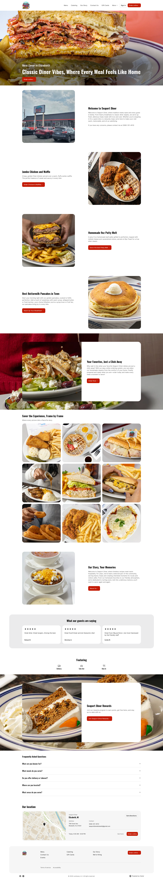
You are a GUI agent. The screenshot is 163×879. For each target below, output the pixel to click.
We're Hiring (97, 855)
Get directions (131, 816)
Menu (66, 5)
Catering (74, 5)
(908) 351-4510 (94, 824)
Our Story (83, 5)
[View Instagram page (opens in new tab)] (23, 876)
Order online (132, 834)
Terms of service (45, 867)
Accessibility (57, 867)
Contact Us (94, 5)
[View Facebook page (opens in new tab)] (20, 876)
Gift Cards (105, 5)
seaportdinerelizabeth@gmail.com (99, 826)
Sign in (123, 5)
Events (42, 857)
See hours (120, 834)
